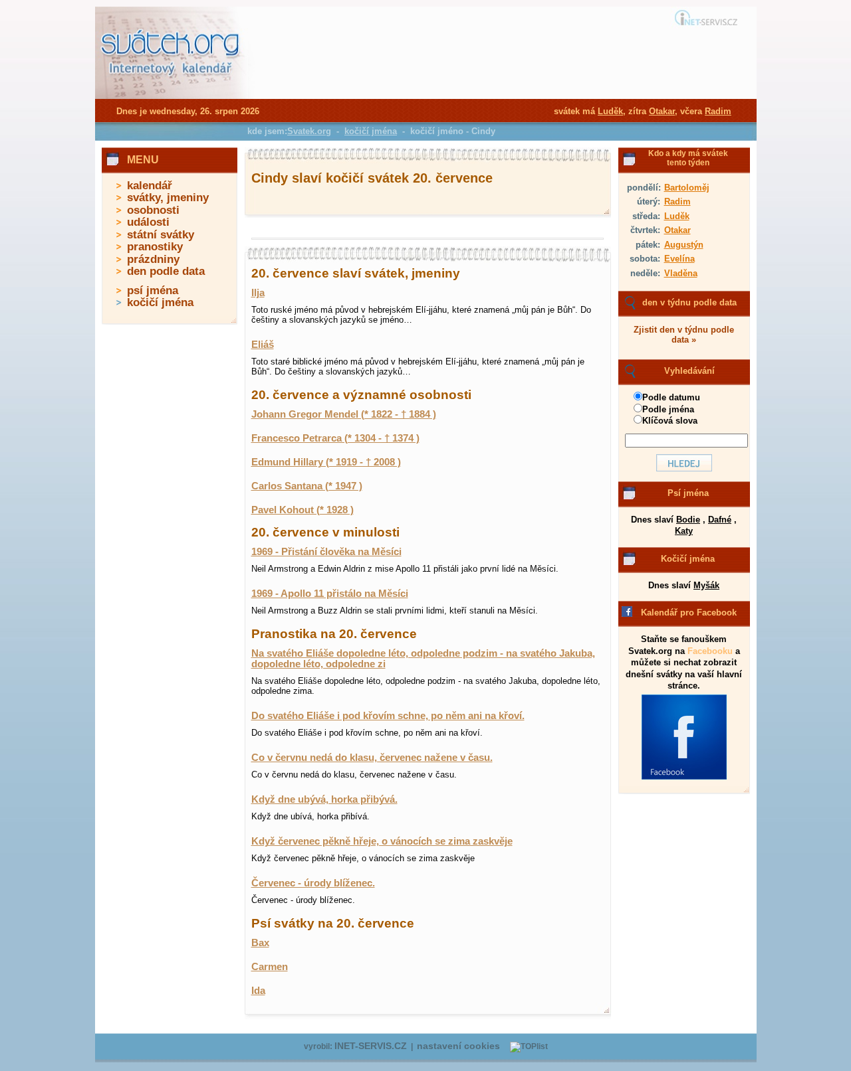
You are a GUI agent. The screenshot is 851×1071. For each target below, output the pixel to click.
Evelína (679, 259)
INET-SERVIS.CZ (370, 1046)
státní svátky (160, 234)
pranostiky (155, 246)
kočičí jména (160, 302)
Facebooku (710, 651)
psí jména (152, 290)
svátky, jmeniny (168, 197)
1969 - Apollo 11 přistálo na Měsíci (329, 593)
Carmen (269, 966)
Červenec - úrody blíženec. (313, 883)
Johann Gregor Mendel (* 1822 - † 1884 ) (343, 414)
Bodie (688, 520)
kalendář (149, 185)
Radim (677, 201)
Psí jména (688, 493)
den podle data (166, 271)
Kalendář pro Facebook (689, 613)
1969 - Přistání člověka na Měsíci (326, 551)
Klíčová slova (669, 421)
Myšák (706, 585)
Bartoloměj (686, 188)
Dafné (719, 520)
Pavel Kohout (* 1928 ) (302, 510)
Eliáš (262, 344)
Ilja (258, 293)
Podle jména (668, 409)
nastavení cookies (458, 1046)
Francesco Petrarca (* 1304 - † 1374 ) (335, 438)
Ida (258, 990)
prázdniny (153, 259)
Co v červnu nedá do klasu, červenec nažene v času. (372, 757)
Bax (260, 943)
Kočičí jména (688, 559)
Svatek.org (309, 131)
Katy (684, 531)
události (148, 222)
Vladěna (680, 273)
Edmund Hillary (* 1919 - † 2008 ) (326, 462)
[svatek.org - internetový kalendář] (171, 96)
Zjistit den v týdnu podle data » (684, 335)
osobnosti (153, 210)
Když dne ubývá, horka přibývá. (324, 799)
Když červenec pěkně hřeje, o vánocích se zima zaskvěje (382, 841)
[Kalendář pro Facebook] (684, 777)
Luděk (676, 216)
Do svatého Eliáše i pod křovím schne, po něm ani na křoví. (388, 715)
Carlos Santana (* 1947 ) (306, 486)
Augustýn (683, 245)
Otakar (677, 230)
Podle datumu (671, 397)
